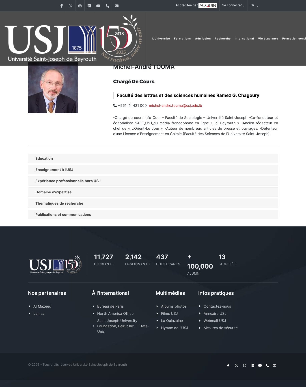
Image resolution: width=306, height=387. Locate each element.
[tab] (153, 158)
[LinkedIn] (89, 5)
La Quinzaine (172, 320)
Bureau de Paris (110, 306)
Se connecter (232, 5)
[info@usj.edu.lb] (116, 5)
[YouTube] (98, 5)
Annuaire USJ (215, 313)
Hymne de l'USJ (174, 328)
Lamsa (38, 313)
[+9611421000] (107, 5)
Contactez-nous (217, 306)
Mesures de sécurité (221, 328)
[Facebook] (61, 5)
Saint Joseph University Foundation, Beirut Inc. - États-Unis (123, 326)
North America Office (115, 313)
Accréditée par (187, 5)
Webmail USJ (215, 320)
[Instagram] (79, 5)
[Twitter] (70, 5)
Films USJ (169, 313)
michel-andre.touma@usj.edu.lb (175, 105)
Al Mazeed (42, 306)
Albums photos (174, 306)
